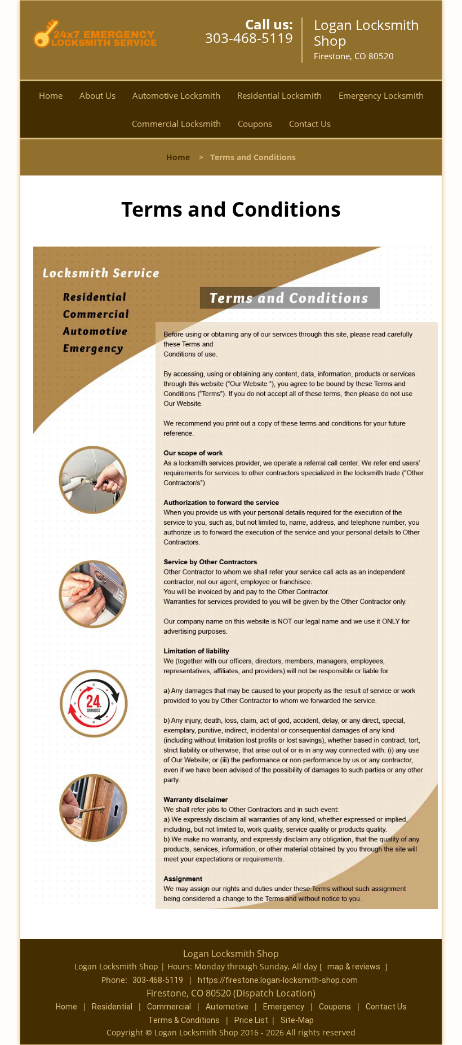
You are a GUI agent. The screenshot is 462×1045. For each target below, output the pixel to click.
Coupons (255, 123)
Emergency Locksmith (381, 95)
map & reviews (354, 966)
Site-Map (297, 1020)
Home (51, 95)
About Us (97, 95)
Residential (112, 1006)
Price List (251, 1020)
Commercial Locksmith (176, 123)
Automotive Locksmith (176, 95)
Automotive (227, 1006)
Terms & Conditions (184, 1020)
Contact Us (310, 123)
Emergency (283, 1006)
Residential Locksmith (279, 95)
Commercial (169, 1006)
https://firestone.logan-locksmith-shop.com (278, 980)
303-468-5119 (249, 37)
